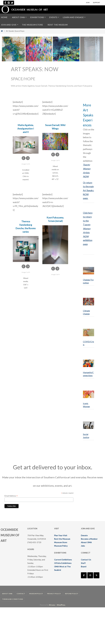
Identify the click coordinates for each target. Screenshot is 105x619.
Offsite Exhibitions (62, 563)
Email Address (11, 496)
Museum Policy (61, 546)
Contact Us (86, 559)
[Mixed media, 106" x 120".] (26, 249)
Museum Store (60, 542)
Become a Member (89, 539)
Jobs (83, 546)
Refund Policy (71, 594)
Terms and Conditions (12, 599)
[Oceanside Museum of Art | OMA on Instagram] (90, 575)
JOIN (88, 2)
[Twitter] (12, 3)
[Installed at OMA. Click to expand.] (26, 145)
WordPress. (61, 605)
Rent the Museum (62, 539)
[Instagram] (9, 3)
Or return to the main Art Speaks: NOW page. (88, 190)
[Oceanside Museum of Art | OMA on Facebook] (84, 575)
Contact (21, 594)
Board (83, 566)
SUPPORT (96, 2)
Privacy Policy (54, 594)
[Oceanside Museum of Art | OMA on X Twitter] (96, 575)
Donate (84, 535)
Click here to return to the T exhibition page (87, 228)
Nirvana (52, 605)
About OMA (86, 542)
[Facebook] (5, 3)
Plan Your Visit (60, 535)
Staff (83, 563)
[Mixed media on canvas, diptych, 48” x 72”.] (55, 141)
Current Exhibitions (63, 559)
